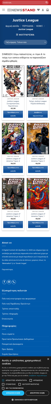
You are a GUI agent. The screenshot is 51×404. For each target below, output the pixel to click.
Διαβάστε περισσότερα (38, 114)
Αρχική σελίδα (12, 26)
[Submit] (47, 3)
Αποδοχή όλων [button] (13, 393)
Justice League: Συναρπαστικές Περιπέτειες (13, 103)
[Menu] (3, 10)
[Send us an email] (9, 282)
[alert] (25, 380)
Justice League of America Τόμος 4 (13, 160)
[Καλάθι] (47, 10)
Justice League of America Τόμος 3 (38, 160)
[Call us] (14, 282)
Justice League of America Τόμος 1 (38, 215)
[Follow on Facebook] (4, 282)
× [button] (48, 359)
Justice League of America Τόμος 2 (13, 215)
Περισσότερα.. (7, 269)
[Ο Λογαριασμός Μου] (43, 10)
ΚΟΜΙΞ (39, 26)
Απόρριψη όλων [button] (37, 393)
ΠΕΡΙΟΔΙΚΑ (27, 26)
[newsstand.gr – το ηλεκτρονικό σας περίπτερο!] (21, 9)
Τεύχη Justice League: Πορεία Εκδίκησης (38, 102)
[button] (25, 399)
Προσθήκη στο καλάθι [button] (13, 114)
